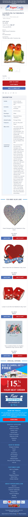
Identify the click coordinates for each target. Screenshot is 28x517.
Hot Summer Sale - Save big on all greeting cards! (14, 1)
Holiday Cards (14, 430)
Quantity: (5, 76)
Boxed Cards (14, 432)
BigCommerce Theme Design (9, 513)
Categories (14, 438)
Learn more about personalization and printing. (18, 191)
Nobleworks (14, 456)
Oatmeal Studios (14, 458)
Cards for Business (14, 434)
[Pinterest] (16, 93)
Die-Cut (15, 122)
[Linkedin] (13, 93)
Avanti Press (14, 452)
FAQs (14, 473)
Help (14, 471)
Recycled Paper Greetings (14, 460)
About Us (14, 485)
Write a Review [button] (6, 18)
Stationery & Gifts (14, 436)
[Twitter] (11, 93)
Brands (14, 440)
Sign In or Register (14, 469)
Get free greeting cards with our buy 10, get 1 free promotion (14, 3)
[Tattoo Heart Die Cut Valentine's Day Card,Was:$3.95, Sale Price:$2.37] (14, 254)
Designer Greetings (14, 447)
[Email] (6, 93)
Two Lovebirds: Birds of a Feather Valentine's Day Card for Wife (14, 346)
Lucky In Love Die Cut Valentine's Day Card (14, 306)
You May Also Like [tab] (14, 199)
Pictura (14, 449)
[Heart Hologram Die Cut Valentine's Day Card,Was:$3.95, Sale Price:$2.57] (14, 215)
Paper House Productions (9, 31)
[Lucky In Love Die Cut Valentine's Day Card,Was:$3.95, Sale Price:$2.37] (14, 293)
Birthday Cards (14, 426)
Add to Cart (20, 238)
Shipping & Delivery (14, 475)
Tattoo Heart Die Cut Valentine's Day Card (14, 267)
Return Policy (14, 477)
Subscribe (14, 419)
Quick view (7, 238)
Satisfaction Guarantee (14, 487)
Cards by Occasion (14, 428)
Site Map (14, 495)
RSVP (14, 450)
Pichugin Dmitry (17, 120)
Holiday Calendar (14, 479)
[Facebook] (3, 93)
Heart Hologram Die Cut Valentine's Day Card (14, 229)
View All (14, 462)
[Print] (8, 93)
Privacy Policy (14, 491)
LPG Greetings (14, 454)
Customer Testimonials (14, 489)
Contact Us (14, 497)
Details (20, 355)
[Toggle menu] (1, 7)
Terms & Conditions (14, 493)
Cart (26, 7)
